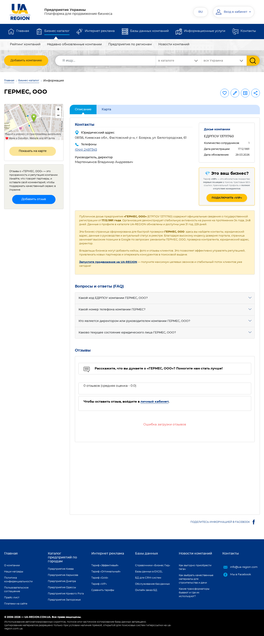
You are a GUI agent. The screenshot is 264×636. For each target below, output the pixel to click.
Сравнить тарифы (102, 590)
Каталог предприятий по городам (62, 557)
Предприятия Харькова (63, 575)
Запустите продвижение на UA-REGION (108, 262)
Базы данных (146, 553)
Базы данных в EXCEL (149, 571)
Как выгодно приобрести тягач (195, 567)
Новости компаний (173, 44)
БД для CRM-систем (148, 578)
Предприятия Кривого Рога (66, 593)
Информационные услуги (204, 31)
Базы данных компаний (149, 31)
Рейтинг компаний (25, 44)
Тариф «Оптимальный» (106, 571)
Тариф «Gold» (99, 578)
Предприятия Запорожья (64, 600)
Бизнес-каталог (57, 31)
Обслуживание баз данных (152, 584)
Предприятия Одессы (62, 587)
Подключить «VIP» (227, 198)
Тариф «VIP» (99, 584)
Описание (83, 109)
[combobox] (224, 61)
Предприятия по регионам (130, 44)
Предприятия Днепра (62, 581)
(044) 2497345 (86, 149)
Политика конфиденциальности (18, 580)
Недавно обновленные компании (74, 44)
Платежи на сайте (15, 603)
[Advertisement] (165, 476)
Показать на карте (33, 151)
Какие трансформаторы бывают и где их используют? (194, 593)
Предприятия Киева (61, 569)
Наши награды (13, 571)
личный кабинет (154, 401)
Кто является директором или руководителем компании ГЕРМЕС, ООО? (134, 321)
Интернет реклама (100, 31)
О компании (12, 565)
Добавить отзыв (33, 199)
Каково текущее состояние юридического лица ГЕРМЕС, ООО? (127, 332)
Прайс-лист (11, 597)
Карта (106, 109)
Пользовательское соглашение (16, 589)
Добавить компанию (26, 60)
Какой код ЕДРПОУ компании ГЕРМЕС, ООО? (113, 298)
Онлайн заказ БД (146, 590)
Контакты (248, 31)
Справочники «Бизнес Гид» (152, 565)
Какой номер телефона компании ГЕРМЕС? (112, 309)
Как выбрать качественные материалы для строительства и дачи (196, 579)
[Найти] (253, 61)
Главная (22, 31)
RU (200, 11)
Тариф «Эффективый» (105, 565)
